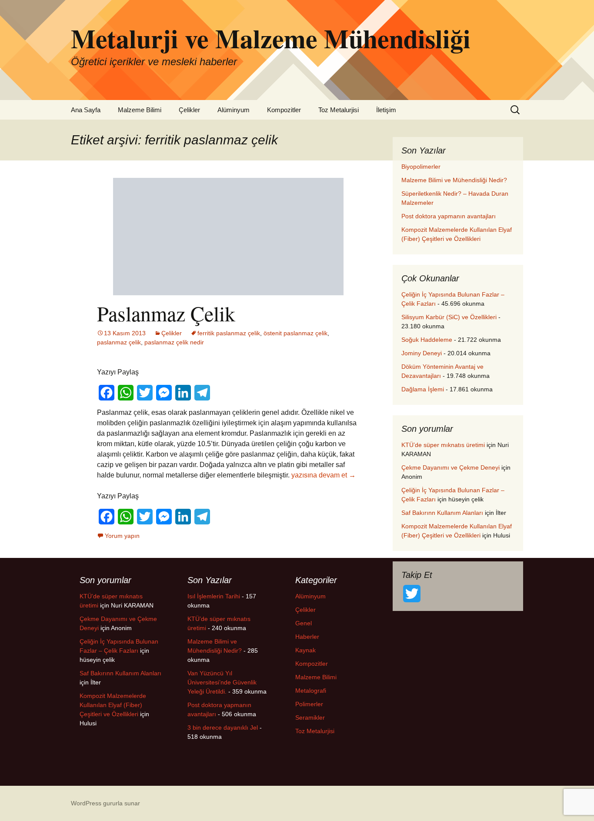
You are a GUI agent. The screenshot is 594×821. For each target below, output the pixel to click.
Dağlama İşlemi (422, 389)
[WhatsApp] (125, 392)
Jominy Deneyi (421, 353)
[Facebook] (106, 392)
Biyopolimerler (420, 166)
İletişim (386, 109)
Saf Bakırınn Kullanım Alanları (442, 512)
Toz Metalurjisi (338, 109)
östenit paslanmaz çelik (295, 333)
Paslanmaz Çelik (166, 313)
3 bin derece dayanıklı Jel (222, 727)
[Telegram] (202, 392)
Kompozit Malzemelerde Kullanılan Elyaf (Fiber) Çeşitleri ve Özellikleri (113, 705)
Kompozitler (284, 109)
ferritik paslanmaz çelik (228, 333)
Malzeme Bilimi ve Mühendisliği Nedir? (454, 180)
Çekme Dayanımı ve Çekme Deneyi (450, 467)
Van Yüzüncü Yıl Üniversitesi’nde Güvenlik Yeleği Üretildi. (222, 682)
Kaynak (305, 650)
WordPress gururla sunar (105, 803)
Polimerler (309, 704)
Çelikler (189, 109)
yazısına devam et (323, 475)
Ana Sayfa (85, 109)
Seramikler (310, 717)
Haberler (307, 636)
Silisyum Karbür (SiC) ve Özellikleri (449, 317)
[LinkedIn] (183, 392)
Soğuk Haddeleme (426, 339)
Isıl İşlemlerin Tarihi (213, 596)
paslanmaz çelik (119, 342)
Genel (303, 623)
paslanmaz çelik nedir (174, 342)
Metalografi (310, 690)
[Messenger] (164, 392)
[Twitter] (144, 392)
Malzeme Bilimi (139, 109)
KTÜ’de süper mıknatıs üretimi (443, 444)
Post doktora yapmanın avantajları (448, 216)
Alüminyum (233, 109)
